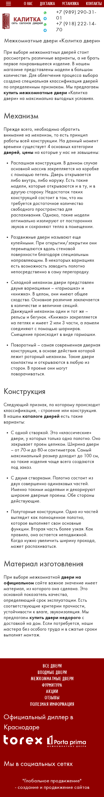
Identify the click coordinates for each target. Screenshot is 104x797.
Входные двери (52, 672)
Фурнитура (52, 685)
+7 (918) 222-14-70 (76, 26)
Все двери (52, 666)
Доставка (47, 4)
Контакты (94, 4)
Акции (52, 691)
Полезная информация (52, 704)
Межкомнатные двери (52, 678)
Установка (70, 4)
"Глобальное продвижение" (52, 781)
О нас (28, 4)
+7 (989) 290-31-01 (76, 15)
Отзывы (52, 697)
